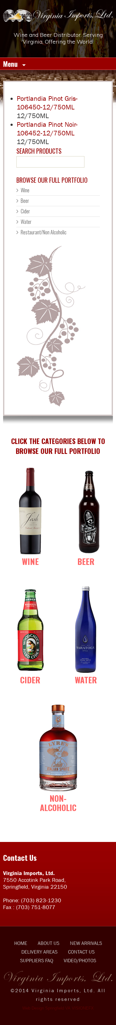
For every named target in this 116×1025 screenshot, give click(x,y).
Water (26, 221)
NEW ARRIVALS (86, 943)
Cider (25, 211)
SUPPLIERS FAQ (36, 960)
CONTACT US (81, 952)
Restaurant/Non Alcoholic (44, 232)
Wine (25, 190)
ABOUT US (48, 943)
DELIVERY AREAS (39, 952)
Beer (25, 200)
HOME (20, 943)
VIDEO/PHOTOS (80, 960)
